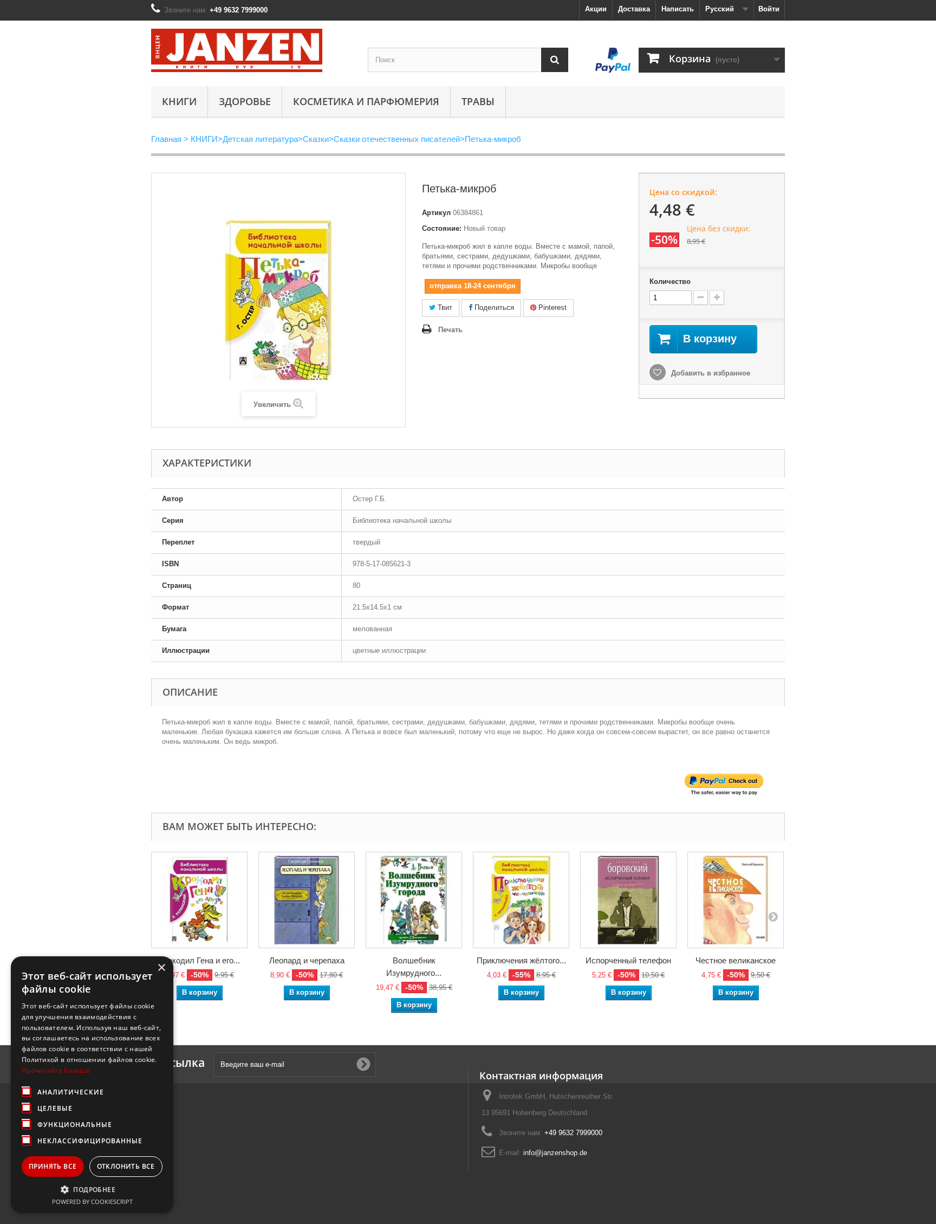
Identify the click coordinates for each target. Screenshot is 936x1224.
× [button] (161, 968)
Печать (450, 330)
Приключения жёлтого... (521, 960)
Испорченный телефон (628, 960)
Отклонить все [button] (126, 1166)
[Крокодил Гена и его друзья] (199, 900)
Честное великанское (736, 960)
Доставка (634, 9)
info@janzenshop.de (555, 1153)
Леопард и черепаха (306, 960)
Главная (166, 139)
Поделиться (493, 307)
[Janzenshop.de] (251, 50)
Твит (443, 307)
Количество (670, 281)
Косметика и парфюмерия (366, 101)
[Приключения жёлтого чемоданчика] (521, 900)
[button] (92, 1189)
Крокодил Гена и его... (199, 960)
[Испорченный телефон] (628, 900)
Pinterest (551, 307)
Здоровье (245, 101)
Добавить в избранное (709, 373)
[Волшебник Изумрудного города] (414, 900)
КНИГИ (179, 101)
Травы (478, 101)
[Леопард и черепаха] (306, 900)
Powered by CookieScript (92, 1201)
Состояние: (441, 228)
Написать (677, 9)
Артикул (436, 213)
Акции (596, 9)
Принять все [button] (52, 1166)
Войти (768, 9)
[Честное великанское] (735, 900)
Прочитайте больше (56, 1070)
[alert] (92, 1084)
